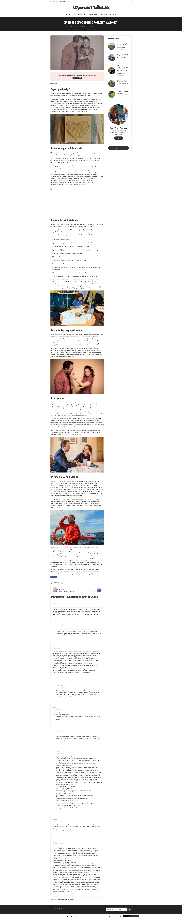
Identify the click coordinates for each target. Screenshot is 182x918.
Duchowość (103, 14)
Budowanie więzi (92, 14)
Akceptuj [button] (126, 916)
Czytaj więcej (134, 916)
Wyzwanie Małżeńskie (91, 7)
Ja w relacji (71, 75)
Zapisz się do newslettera (62, 1)
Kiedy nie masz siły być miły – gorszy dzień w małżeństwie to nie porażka (122, 45)
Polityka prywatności (56, 908)
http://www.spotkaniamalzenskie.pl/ (75, 865)
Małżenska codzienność (89, 75)
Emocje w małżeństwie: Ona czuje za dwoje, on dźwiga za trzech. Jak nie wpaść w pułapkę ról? (122, 69)
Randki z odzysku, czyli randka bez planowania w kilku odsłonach (123, 56)
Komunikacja (81, 14)
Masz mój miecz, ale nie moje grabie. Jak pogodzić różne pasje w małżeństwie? (123, 82)
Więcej (119, 138)
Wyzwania (113, 14)
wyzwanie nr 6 (58, 582)
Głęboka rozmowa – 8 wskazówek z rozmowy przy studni (123, 93)
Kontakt (52, 1)
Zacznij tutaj (70, 14)
